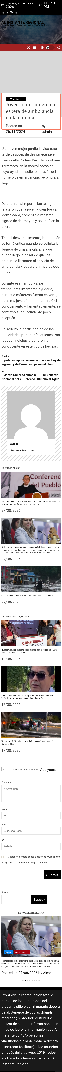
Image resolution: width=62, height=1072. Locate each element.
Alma (47, 967)
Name (4, 809)
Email (4, 824)
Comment (6, 782)
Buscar (5, 892)
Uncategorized (21, 952)
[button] (6, 952)
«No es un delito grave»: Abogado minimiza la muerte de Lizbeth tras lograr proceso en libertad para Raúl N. (27, 696)
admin (47, 131)
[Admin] (31, 415)
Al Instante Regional (22, 22)
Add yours (48, 770)
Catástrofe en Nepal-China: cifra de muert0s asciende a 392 (28, 595)
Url (2, 840)
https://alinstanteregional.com (22, 450)
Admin (14, 443)
